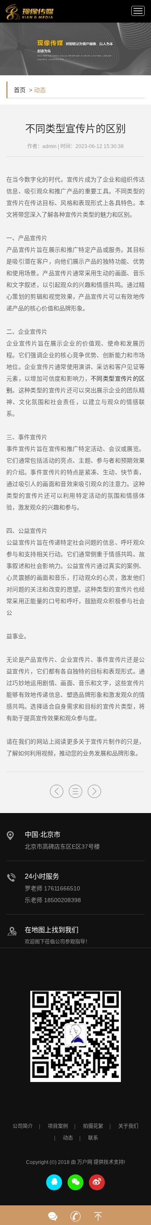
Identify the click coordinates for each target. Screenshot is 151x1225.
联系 (93, 1138)
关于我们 (128, 1126)
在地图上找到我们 (51, 929)
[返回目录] (75, 791)
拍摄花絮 (93, 1126)
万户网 (84, 1162)
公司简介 (23, 1126)
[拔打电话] (75, 1213)
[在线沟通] (52, 1213)
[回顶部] (98, 1213)
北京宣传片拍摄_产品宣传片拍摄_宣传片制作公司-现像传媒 (29, 11)
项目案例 (58, 1126)
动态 (68, 1138)
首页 (20, 90)
